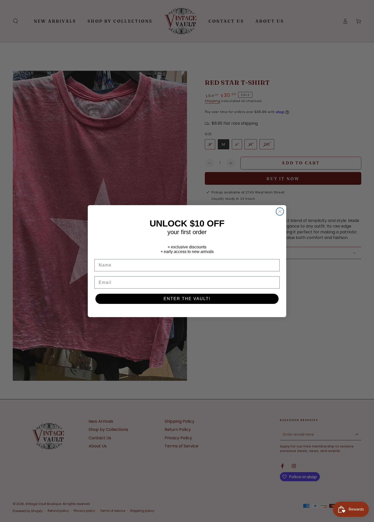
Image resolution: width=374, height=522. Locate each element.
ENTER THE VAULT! (187, 299)
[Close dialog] (280, 211)
